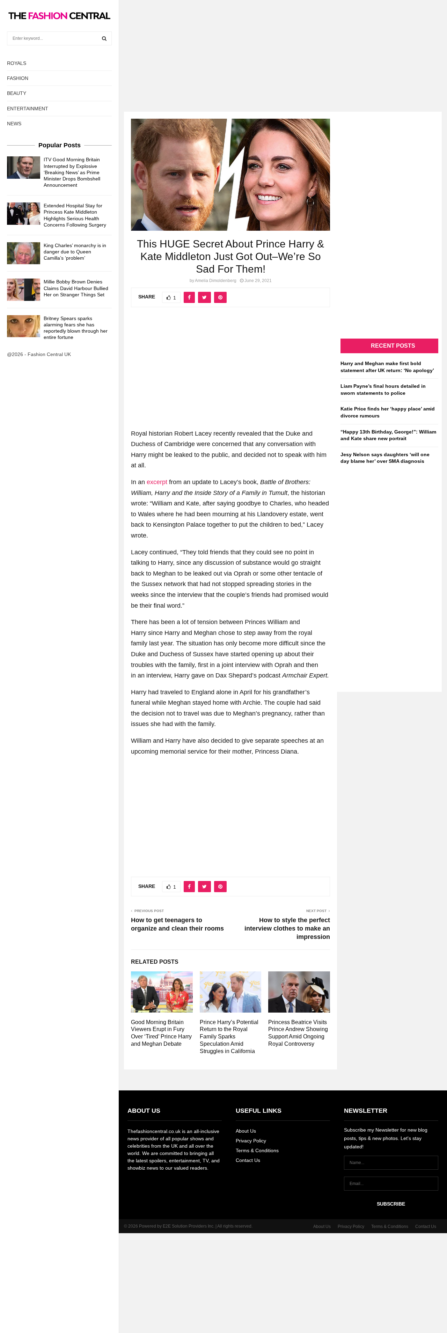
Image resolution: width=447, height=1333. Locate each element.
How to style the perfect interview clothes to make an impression (287, 928)
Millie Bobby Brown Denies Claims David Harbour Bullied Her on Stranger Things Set (76, 288)
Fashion (17, 78)
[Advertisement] (223, 49)
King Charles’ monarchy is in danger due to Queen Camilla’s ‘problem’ (75, 252)
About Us (246, 1131)
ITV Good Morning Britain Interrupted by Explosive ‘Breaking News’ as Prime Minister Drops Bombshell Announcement (72, 172)
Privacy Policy (251, 1140)
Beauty (16, 93)
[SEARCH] (104, 38)
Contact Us (248, 1160)
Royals (16, 63)
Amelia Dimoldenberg (215, 280)
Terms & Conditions (257, 1150)
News (14, 123)
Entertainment (27, 108)
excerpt (157, 482)
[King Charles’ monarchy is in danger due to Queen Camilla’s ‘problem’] (23, 253)
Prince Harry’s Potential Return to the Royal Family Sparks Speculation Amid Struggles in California (229, 1036)
